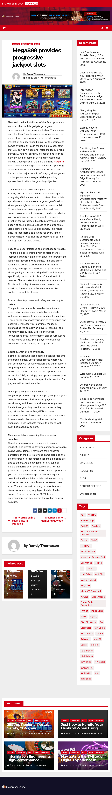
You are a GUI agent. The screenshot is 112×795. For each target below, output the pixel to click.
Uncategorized (88, 493)
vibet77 (97, 639)
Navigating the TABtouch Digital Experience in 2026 (91, 113)
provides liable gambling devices (52, 519)
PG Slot (84, 611)
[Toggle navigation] (53, 28)
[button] (102, 27)
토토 (97, 673)
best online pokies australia (90, 533)
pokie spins (97, 611)
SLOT (37, 44)
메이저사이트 (87, 650)
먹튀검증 (95, 645)
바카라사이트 (87, 656)
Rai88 (83, 616)
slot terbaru (87, 633)
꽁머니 (84, 645)
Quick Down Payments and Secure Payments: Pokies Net (93, 325)
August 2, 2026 (72, 733)
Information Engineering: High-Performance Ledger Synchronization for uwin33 (92, 96)
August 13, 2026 (18, 733)
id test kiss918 (88, 551)
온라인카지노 (87, 667)
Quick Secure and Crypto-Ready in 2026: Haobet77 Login (92, 307)
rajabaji (93, 616)
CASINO (16, 44)
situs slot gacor (88, 622)
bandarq (96, 526)
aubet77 (92, 515)
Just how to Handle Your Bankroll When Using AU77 (91, 75)
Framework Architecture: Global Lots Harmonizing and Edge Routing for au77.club (92, 175)
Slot (101, 622)
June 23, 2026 (17, 765)
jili (82, 568)
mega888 (59, 161)
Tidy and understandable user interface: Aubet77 (91, 359)
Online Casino (98, 597)
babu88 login (87, 520)
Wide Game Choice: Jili (93, 373)
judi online (86, 574)
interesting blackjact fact (93, 557)
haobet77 (86, 546)
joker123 (91, 568)
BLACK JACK (27, 44)
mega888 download (91, 591)
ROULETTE (86, 470)
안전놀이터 (100, 662)
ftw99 (94, 540)
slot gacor (86, 628)
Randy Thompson (36, 74)
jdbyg (98, 563)
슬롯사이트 (86, 662)
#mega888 (50, 77)
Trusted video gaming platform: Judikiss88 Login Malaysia (92, 342)
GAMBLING (86, 462)
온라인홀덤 (86, 673)
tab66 (99, 633)
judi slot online (88, 580)
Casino (84, 540)
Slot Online (99, 628)
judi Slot (99, 574)
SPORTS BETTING (91, 486)
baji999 (84, 526)
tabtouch (85, 639)
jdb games (86, 563)
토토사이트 (86, 679)
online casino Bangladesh (87, 603)
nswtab (84, 597)
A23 (83, 515)
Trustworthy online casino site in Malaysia (23, 520)
